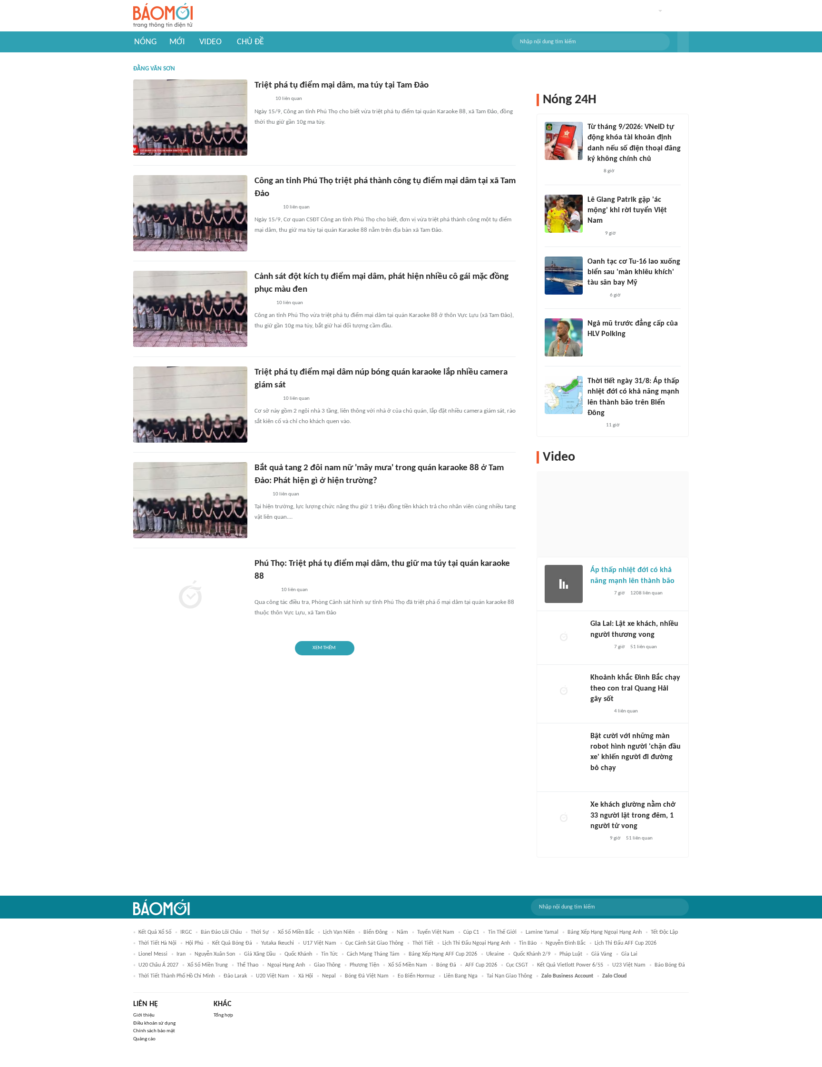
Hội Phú (194, 943)
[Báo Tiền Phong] (599, 712)
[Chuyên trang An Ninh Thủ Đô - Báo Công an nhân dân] (592, 172)
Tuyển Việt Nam (435, 932)
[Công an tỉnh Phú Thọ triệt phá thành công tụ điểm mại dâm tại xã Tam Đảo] (190, 213)
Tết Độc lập (664, 932)
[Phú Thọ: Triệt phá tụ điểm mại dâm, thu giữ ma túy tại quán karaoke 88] (190, 596)
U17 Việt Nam (319, 943)
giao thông (327, 965)
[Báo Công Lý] (262, 99)
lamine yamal (542, 932)
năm (402, 932)
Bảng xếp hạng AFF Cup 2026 (443, 954)
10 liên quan (288, 98)
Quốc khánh (298, 954)
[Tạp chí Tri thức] (593, 234)
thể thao (247, 965)
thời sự (260, 932)
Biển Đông (375, 932)
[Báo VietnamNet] (262, 303)
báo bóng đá (670, 965)
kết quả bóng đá (232, 943)
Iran (181, 954)
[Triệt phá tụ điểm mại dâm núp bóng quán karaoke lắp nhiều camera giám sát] (190, 404)
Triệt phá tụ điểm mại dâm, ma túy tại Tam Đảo (341, 85)
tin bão (528, 943)
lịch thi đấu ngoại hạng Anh (476, 943)
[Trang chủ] (163, 16)
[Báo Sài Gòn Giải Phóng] (599, 593)
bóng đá (446, 965)
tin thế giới (502, 932)
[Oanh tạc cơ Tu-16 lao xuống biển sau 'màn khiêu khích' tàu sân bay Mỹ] (564, 276)
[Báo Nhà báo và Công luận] (265, 207)
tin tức (329, 954)
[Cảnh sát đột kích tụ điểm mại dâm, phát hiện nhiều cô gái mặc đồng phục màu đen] (190, 309)
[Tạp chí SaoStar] (597, 347)
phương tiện (364, 965)
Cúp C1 (471, 932)
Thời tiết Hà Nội (157, 943)
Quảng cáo (144, 1039)
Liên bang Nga (461, 976)
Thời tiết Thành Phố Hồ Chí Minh (176, 976)
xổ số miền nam (407, 965)
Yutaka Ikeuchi (277, 943)
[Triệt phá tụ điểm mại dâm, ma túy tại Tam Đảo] (190, 117)
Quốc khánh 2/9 (531, 954)
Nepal (329, 976)
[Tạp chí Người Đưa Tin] (598, 780)
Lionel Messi (152, 954)
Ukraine (495, 954)
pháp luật (570, 954)
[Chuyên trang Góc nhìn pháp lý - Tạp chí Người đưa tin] (260, 494)
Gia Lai (629, 954)
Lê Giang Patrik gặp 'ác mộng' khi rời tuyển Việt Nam (627, 210)
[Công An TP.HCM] (597, 838)
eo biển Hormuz (416, 976)
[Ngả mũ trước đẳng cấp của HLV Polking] (564, 337)
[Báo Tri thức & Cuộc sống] (265, 399)
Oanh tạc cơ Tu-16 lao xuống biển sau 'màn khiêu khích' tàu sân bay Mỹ (633, 272)
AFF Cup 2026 (481, 965)
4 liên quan (626, 711)
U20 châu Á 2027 (158, 965)
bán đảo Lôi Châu (221, 932)
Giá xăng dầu (259, 954)
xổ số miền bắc (296, 932)
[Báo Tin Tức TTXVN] (593, 425)
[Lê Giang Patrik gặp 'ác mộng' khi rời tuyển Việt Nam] (564, 214)
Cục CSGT (517, 965)
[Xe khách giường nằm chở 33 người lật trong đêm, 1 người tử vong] (564, 819)
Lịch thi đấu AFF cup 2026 (625, 943)
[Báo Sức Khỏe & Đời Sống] (595, 295)
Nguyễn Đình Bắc (566, 943)
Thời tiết (422, 943)
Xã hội (305, 976)
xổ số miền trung (207, 965)
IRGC (186, 932)
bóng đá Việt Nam (367, 976)
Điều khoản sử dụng (154, 1023)
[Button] (683, 41)
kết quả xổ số (154, 932)
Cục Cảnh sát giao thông (374, 943)
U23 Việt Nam (629, 965)
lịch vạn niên (338, 932)
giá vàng (601, 954)
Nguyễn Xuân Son (215, 954)
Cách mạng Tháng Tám (373, 954)
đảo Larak (235, 976)
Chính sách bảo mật (154, 1031)
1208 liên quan (646, 593)
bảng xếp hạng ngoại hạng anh (605, 932)
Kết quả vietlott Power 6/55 (570, 965)
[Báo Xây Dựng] (264, 590)
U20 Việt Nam (272, 976)
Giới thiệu (144, 1015)
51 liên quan (643, 647)
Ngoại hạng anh (286, 965)
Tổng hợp (223, 1015)
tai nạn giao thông (509, 976)
